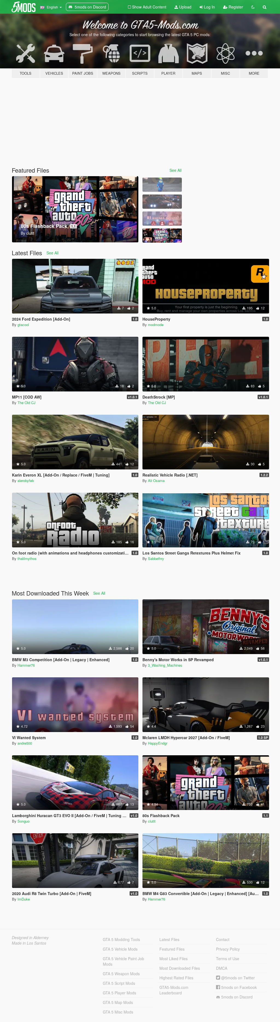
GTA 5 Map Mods (118, 1002)
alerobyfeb (26, 480)
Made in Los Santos (29, 943)
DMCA (221, 968)
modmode (156, 324)
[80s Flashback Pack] (162, 235)
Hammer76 (26, 665)
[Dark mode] (253, 7)
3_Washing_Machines (165, 665)
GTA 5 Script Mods (119, 983)
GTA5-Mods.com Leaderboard (173, 990)
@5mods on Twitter (237, 977)
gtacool (23, 324)
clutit (152, 821)
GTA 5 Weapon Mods (121, 973)
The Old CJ (27, 402)
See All (176, 170)
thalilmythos (27, 558)
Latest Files (169, 939)
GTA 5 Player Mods (119, 992)
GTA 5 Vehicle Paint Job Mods (123, 961)
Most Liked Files (173, 958)
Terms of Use (227, 958)
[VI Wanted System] (162, 218)
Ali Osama (156, 480)
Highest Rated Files (176, 977)
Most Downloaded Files (179, 968)
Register (235, 7)
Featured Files (172, 949)
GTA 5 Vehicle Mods (120, 949)
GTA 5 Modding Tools (121, 939)
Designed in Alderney (30, 937)
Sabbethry (156, 558)
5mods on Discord (236, 997)
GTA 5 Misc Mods (118, 1012)
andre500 (25, 743)
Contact (222, 939)
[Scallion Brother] (162, 185)
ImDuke (24, 899)
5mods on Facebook (238, 987)
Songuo (24, 821)
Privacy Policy (228, 949)
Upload (184, 7)
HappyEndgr (157, 743)
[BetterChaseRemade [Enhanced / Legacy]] (162, 201)
